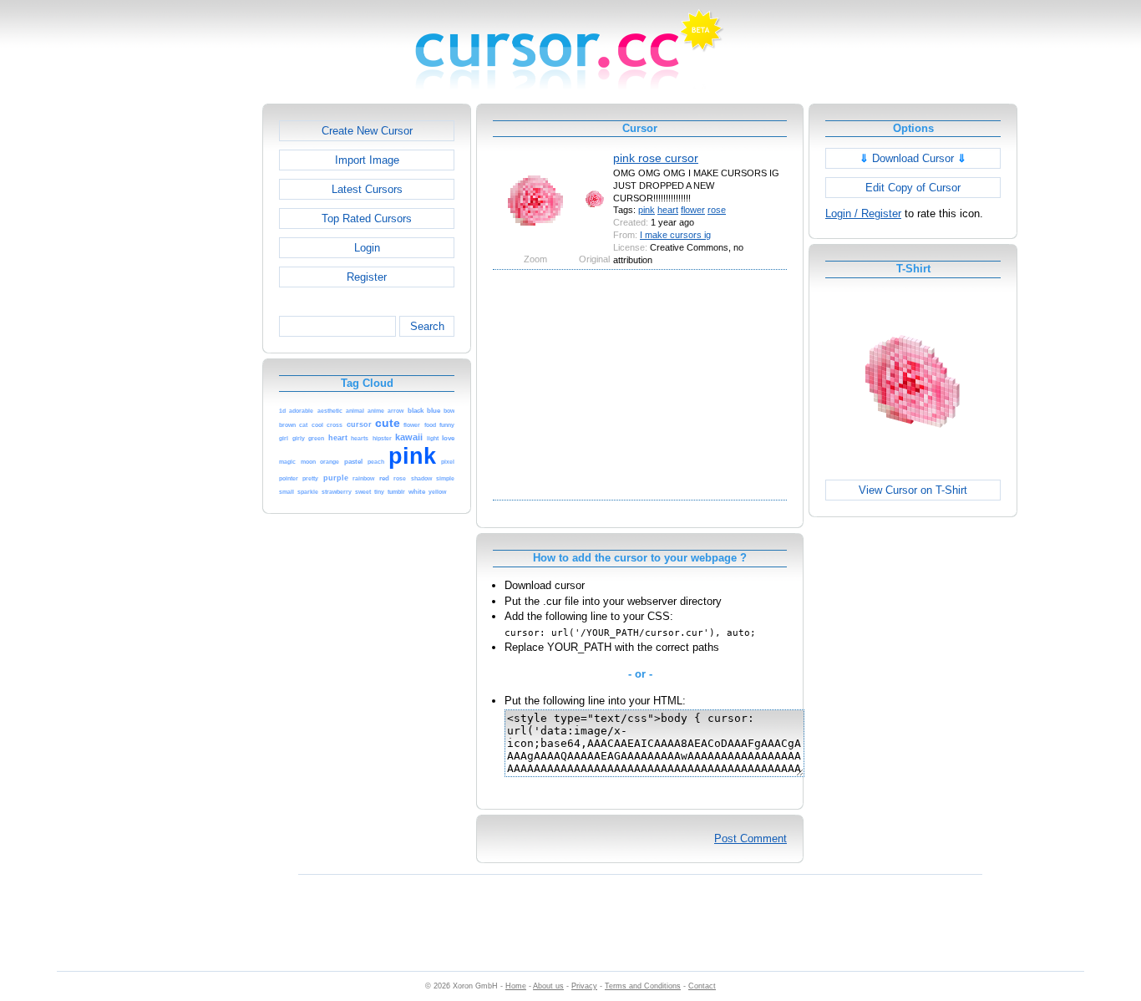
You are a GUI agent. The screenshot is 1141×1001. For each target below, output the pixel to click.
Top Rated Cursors (367, 218)
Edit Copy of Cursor (913, 187)
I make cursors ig (675, 235)
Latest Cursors (367, 189)
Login (367, 247)
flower (693, 210)
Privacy (584, 986)
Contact (702, 986)
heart (667, 210)
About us (548, 986)
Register (367, 277)
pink (646, 210)
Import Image (367, 160)
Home (515, 986)
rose (716, 210)
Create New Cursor (367, 130)
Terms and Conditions (643, 986)
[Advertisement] (190, 354)
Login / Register (863, 213)
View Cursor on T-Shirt (913, 490)
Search (427, 326)
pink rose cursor (655, 158)
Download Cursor (913, 158)
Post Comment (750, 838)
